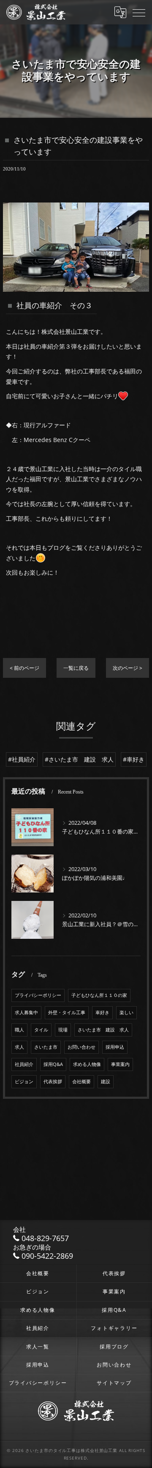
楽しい (126, 1012)
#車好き (133, 759)
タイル (41, 1030)
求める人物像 (87, 1064)
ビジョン (24, 1081)
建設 (105, 1081)
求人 (19, 1047)
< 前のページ (24, 667)
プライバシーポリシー (38, 995)
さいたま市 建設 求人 (103, 1030)
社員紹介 (24, 1064)
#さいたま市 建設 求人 (79, 759)
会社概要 (81, 1081)
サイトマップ (114, 1382)
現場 (63, 1030)
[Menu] (139, 12)
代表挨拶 (52, 1081)
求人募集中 (26, 1012)
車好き (102, 1012)
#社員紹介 (21, 759)
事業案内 (120, 1064)
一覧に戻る (76, 667)
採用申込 (115, 1047)
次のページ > (127, 667)
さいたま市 (45, 1047)
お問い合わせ (81, 1047)
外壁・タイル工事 (66, 1012)
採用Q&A (53, 1064)
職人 (19, 1030)
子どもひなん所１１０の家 (99, 995)
